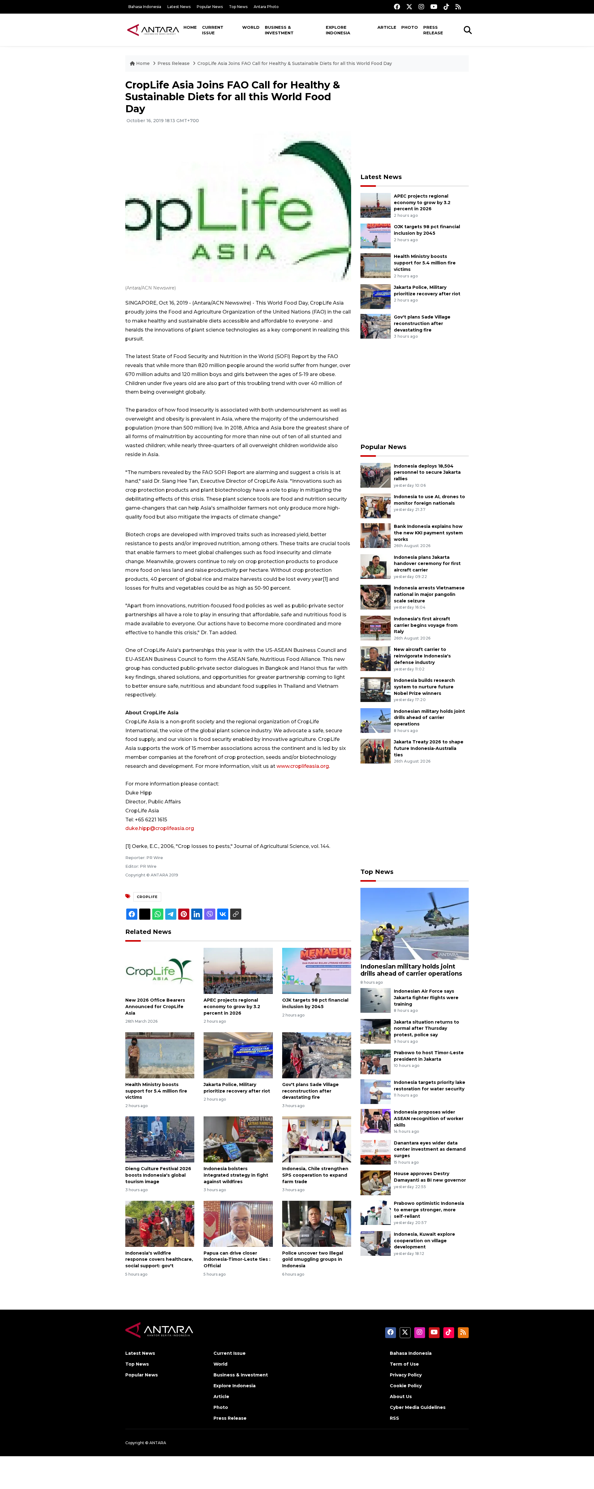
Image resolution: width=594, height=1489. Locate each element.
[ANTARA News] (153, 29)
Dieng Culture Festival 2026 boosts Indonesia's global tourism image (158, 1175)
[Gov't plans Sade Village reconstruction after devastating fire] (316, 1055)
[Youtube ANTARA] (433, 7)
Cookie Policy (406, 1385)
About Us (401, 1396)
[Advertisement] (414, 122)
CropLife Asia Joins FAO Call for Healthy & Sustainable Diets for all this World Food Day (294, 63)
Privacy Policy (406, 1375)
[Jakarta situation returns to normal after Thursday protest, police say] (375, 1031)
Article (386, 27)
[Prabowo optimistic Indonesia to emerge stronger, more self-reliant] (375, 1212)
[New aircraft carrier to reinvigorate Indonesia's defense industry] (375, 658)
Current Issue (212, 30)
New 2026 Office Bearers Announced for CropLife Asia (155, 1006)
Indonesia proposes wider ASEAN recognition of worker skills (428, 1118)
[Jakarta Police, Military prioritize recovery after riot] (238, 1055)
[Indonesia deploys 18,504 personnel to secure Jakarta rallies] (375, 475)
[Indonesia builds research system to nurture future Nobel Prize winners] (375, 689)
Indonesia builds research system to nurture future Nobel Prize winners (424, 687)
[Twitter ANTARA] (409, 7)
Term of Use (404, 1364)
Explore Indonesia (338, 30)
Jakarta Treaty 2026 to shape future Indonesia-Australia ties (428, 748)
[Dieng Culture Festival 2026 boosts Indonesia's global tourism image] (159, 1139)
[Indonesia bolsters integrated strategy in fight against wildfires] (238, 1139)
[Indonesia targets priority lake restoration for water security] (375, 1091)
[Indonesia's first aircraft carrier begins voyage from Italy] (375, 628)
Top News (238, 6)
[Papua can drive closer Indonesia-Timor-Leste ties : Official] (238, 1223)
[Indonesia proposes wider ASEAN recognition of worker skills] (375, 1121)
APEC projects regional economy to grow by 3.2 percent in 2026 (232, 1006)
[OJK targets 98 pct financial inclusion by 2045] (316, 970)
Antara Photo (266, 6)
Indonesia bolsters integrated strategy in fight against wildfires (236, 1175)
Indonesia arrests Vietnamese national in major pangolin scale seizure (429, 594)
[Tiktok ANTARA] (446, 7)
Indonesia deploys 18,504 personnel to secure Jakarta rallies (427, 472)
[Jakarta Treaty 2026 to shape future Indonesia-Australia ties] (375, 751)
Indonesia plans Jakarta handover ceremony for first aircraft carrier (427, 563)
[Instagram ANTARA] (421, 7)
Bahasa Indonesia (144, 6)
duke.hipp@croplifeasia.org (159, 828)
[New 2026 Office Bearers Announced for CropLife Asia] (159, 970)
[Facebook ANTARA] (397, 7)
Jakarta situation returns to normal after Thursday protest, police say (426, 1028)
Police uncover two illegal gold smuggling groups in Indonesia (312, 1259)
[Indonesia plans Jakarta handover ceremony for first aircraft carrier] (375, 566)
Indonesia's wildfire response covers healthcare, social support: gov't (159, 1259)
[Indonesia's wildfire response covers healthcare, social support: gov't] (159, 1223)
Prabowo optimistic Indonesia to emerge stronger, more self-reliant (429, 1209)
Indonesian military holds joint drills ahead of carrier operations (429, 717)
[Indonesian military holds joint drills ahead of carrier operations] (375, 720)
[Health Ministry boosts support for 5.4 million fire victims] (159, 1055)
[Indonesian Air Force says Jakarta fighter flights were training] (375, 1000)
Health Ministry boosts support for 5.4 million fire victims (156, 1091)
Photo (409, 27)
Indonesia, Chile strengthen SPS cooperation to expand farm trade (315, 1175)
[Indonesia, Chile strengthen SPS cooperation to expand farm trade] (316, 1139)
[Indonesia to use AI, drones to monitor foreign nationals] (375, 505)
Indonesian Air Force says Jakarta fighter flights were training (426, 997)
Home (190, 27)
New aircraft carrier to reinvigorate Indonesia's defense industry (422, 656)
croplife (147, 897)
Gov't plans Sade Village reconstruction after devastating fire (310, 1091)
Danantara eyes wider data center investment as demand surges (430, 1149)
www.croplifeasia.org (303, 766)
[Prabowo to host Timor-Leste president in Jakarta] (375, 1061)
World (251, 27)
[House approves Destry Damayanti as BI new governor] (375, 1182)
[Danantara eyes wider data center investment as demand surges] (375, 1152)
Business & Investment (279, 30)
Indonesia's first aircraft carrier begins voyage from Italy (426, 625)
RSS (394, 1418)
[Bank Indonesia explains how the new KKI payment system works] (375, 535)
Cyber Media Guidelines (418, 1407)
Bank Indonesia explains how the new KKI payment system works (428, 533)
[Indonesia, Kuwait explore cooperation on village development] (375, 1243)
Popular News (210, 6)
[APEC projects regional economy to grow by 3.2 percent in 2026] (238, 970)
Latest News (179, 6)
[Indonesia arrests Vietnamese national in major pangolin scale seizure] (375, 597)
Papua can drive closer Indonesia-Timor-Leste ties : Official (237, 1259)
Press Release (433, 30)
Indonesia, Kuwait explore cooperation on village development (424, 1240)
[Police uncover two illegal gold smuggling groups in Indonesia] (316, 1223)
